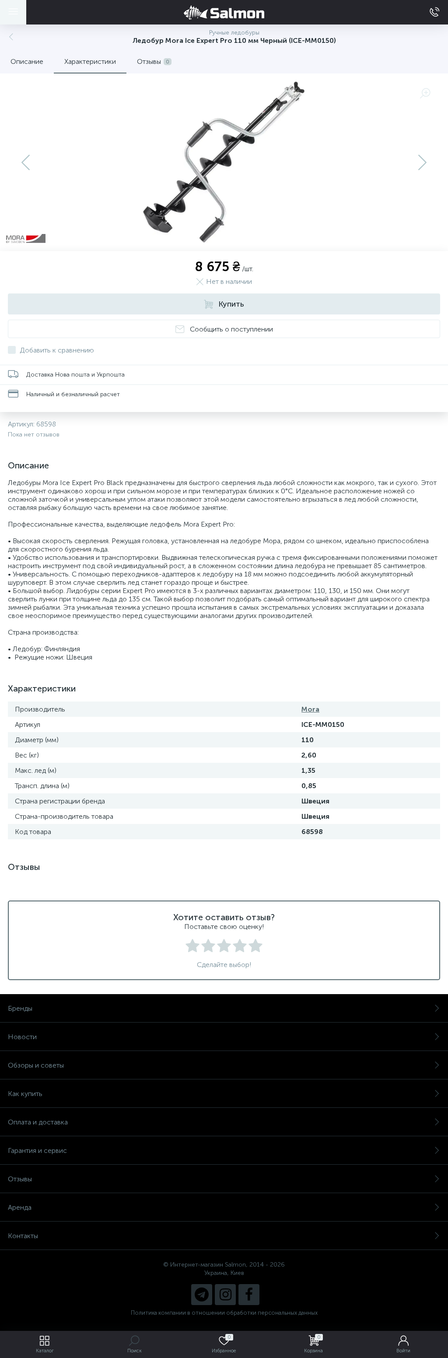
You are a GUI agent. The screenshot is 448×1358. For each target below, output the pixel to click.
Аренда (20, 1207)
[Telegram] (201, 1294)
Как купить (25, 1093)
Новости (22, 1037)
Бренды (20, 1008)
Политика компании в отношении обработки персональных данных (224, 1312)
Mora (310, 709)
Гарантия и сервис (37, 1150)
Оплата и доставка (38, 1122)
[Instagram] (225, 1294)
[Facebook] (248, 1294)
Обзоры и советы (36, 1065)
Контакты (23, 1236)
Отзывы (20, 1179)
